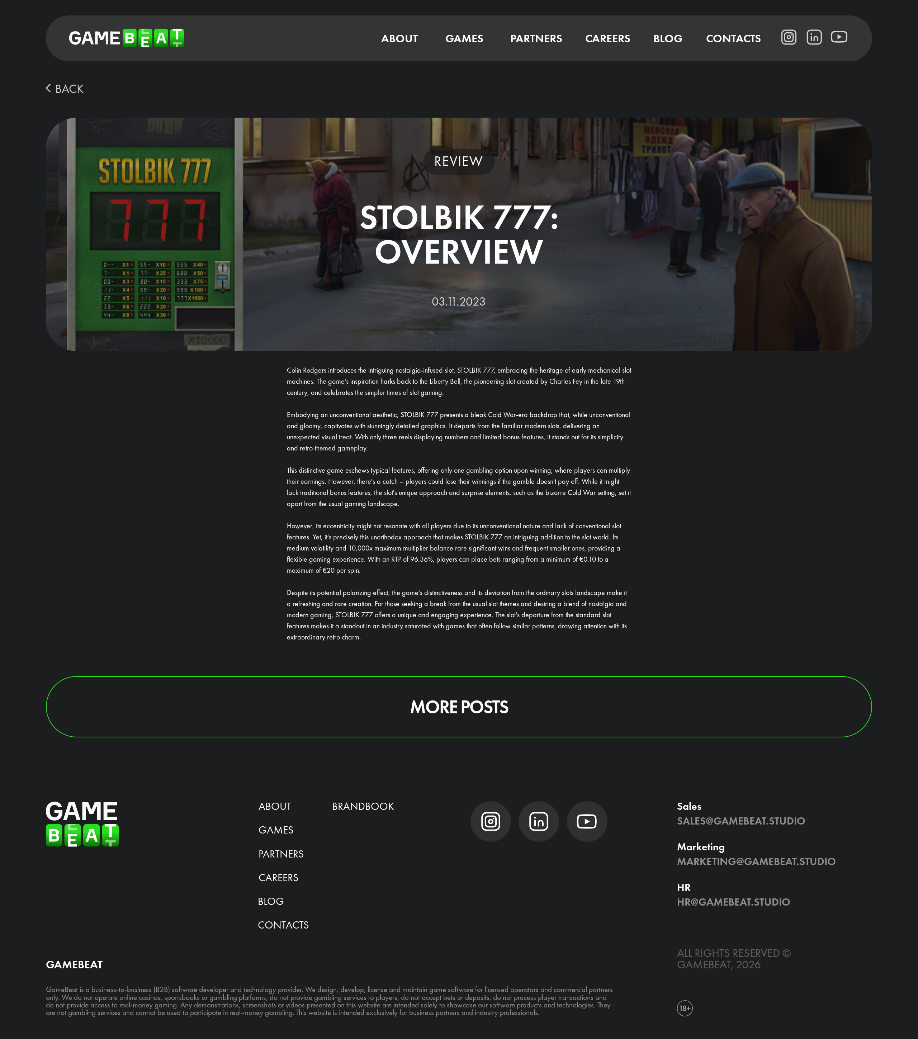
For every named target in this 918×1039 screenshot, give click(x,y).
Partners (281, 854)
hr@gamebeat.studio (733, 902)
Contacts (283, 925)
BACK (69, 88)
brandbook (363, 806)
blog (271, 901)
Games (276, 830)
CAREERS (278, 877)
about (275, 806)
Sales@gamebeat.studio (741, 821)
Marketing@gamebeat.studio (756, 861)
